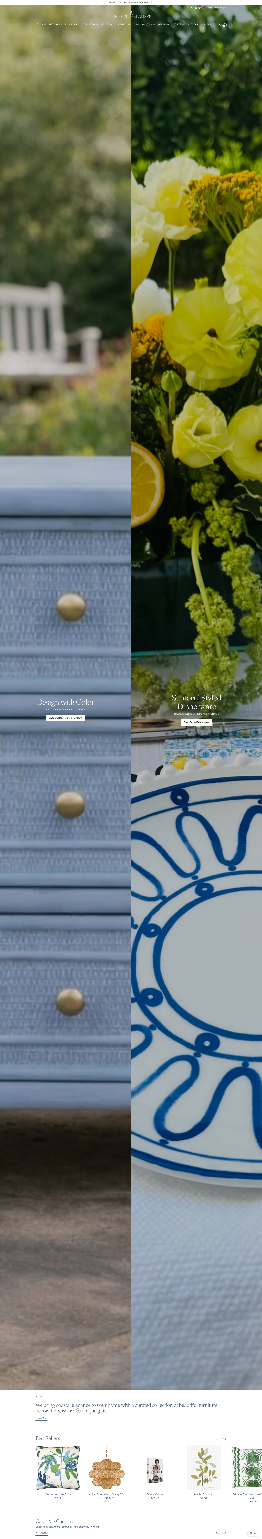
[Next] (214, 24)
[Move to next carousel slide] (224, 1438)
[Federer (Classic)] (155, 1467)
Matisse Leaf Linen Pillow (58, 1494)
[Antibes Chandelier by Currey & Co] (106, 1467)
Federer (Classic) (155, 1494)
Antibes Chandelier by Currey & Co (106, 1494)
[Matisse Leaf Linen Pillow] (58, 1467)
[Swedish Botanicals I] (204, 1467)
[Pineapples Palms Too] (131, 15)
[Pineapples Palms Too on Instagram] (196, 7)
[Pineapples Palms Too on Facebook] (192, 7)
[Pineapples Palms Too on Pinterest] (199, 7)
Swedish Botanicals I (204, 1494)
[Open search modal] (37, 24)
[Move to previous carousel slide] (218, 1438)
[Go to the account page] (219, 24)
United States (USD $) (216, 8)
